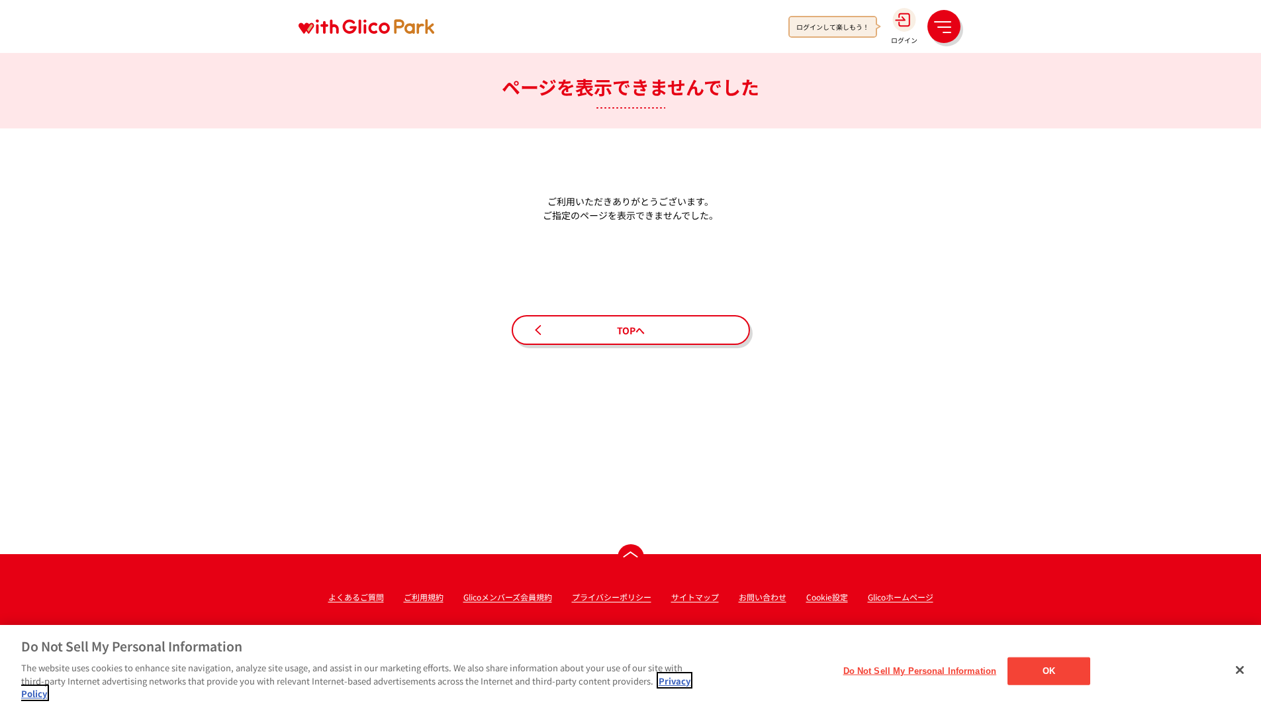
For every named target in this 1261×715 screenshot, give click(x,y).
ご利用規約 (424, 596)
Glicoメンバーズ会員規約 (507, 596)
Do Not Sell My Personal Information (920, 670)
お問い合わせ (762, 596)
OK (1049, 670)
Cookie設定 (827, 596)
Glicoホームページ (900, 596)
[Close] (1239, 670)
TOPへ (631, 330)
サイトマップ (695, 596)
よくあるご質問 (356, 596)
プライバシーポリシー (611, 596)
